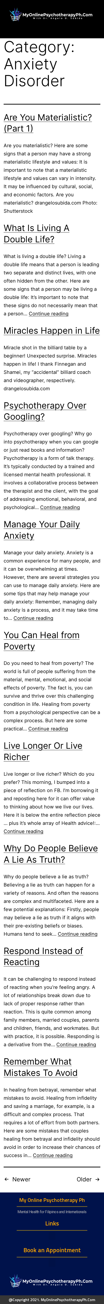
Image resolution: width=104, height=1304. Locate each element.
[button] (52, 1236)
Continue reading (48, 314)
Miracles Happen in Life (52, 330)
